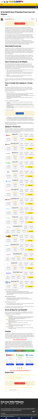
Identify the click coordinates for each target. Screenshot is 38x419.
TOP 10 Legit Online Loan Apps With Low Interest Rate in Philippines (17, 374)
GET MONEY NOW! (20, 23)
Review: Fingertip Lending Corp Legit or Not (13, 376)
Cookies (17, 403)
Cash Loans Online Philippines (12, 401)
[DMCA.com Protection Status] (34, 411)
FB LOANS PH (19, 350)
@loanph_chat (19, 410)
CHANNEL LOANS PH (9, 350)
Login (19, 392)
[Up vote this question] (36, 18)
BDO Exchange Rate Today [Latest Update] (13, 378)
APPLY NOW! (20, 113)
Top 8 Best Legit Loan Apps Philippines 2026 (13, 379)
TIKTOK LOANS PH (29, 350)
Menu (2, 4)
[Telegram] (7, 2)
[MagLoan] (2, 2)
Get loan (30, 139)
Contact (21, 403)
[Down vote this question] (36, 21)
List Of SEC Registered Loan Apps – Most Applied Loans (15, 377)
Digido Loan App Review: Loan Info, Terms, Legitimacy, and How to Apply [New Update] (20, 375)
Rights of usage (11, 403)
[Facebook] (4, 2)
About (2, 403)
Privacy (5, 403)
